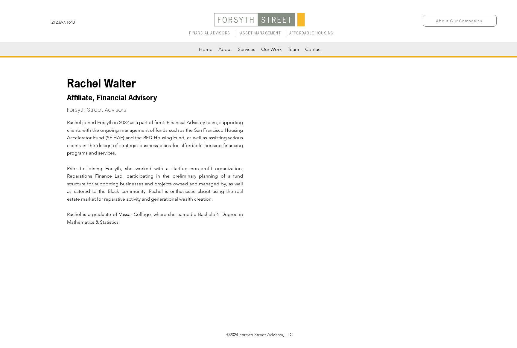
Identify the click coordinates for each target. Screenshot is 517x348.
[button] (460, 21)
